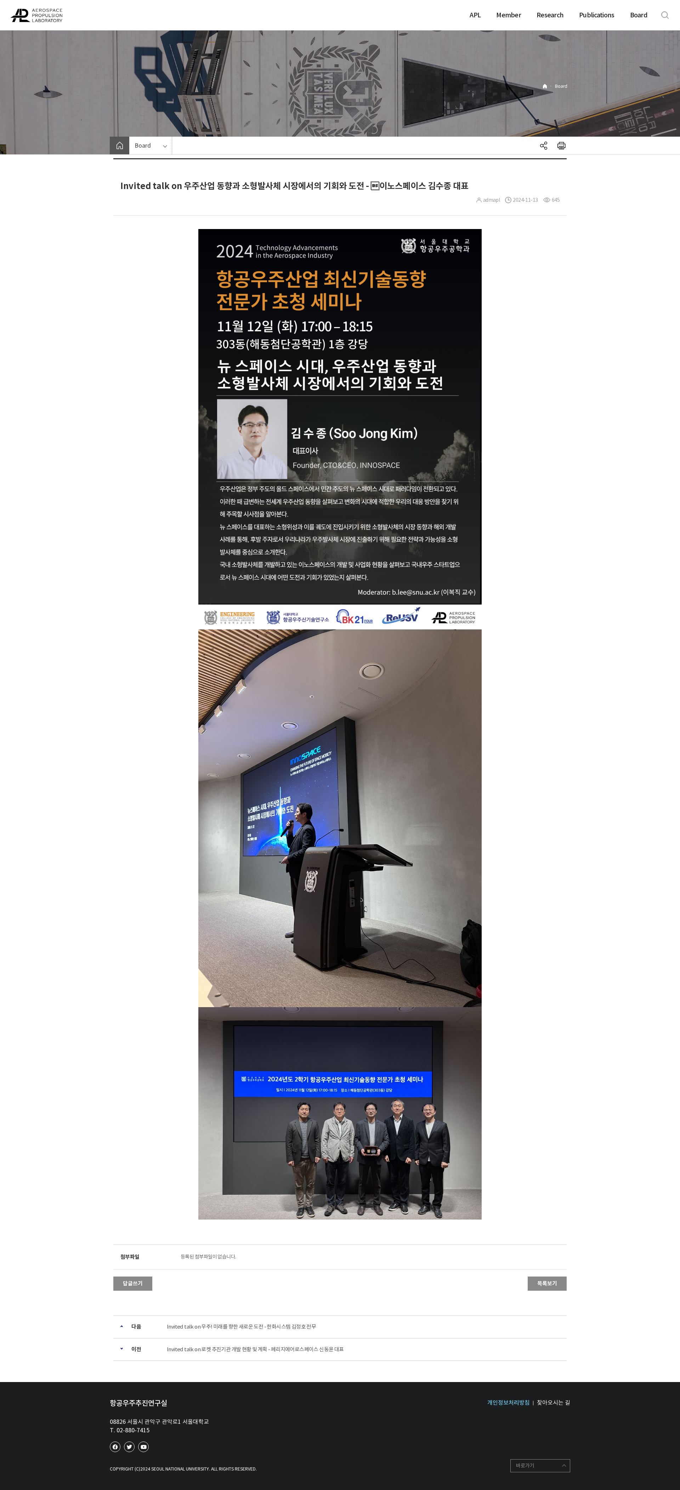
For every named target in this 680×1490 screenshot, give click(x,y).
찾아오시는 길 (553, 1402)
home (119, 145)
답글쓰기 (133, 1283)
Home (545, 86)
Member (508, 15)
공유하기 (543, 145)
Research (550, 15)
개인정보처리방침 (508, 1402)
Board (638, 15)
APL (475, 15)
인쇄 (561, 145)
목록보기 (547, 1283)
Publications (596, 15)
